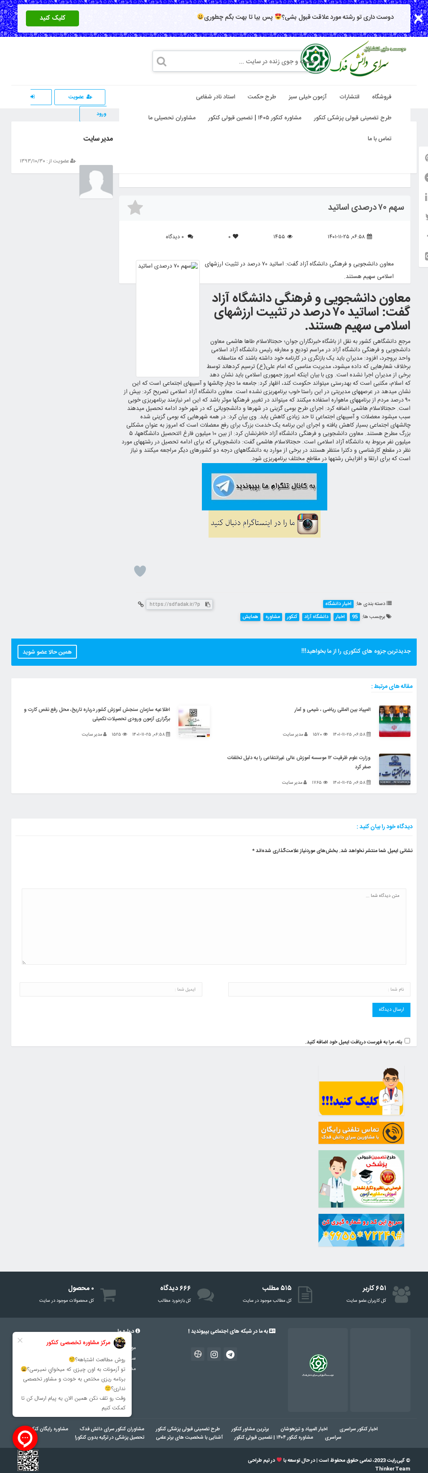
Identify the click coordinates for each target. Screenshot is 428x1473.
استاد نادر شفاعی (215, 97)
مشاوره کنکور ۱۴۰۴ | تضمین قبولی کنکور (273, 1437)
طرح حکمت (262, 97)
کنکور (292, 617)
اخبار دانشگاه (338, 604)
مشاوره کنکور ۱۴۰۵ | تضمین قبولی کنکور (254, 118)
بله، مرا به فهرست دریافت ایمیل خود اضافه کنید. (353, 1042)
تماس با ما (380, 139)
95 (355, 617)
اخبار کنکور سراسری (358, 1429)
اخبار (340, 617)
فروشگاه (382, 97)
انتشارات (349, 97)
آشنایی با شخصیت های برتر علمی (189, 1437)
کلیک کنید (53, 18)
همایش (250, 617)
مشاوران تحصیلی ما (172, 118)
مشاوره (272, 617)
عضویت (76, 97)
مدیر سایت (98, 139)
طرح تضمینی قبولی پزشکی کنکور (353, 118)
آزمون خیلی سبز (308, 97)
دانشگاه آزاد (316, 617)
